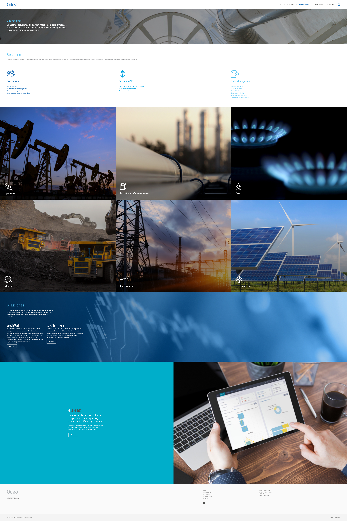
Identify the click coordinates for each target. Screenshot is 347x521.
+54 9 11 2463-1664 (264, 495)
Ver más (73, 435)
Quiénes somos (290, 4)
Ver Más (11, 346)
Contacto (331, 4)
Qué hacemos (305, 4)
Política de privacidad (335, 517)
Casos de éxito (319, 4)
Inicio (280, 4)
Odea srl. (13, 517)
